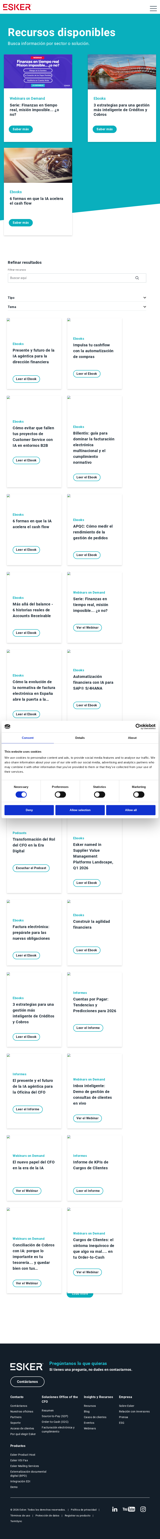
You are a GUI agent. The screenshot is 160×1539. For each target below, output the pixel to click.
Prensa (123, 1417)
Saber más (21, 129)
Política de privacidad (83, 1509)
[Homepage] (17, 9)
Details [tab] (80, 737)
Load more (80, 1293)
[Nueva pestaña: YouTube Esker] (129, 1509)
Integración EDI (20, 1481)
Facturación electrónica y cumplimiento (58, 1429)
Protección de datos (48, 1515)
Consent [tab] (28, 737)
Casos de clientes (95, 1417)
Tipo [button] (11, 298)
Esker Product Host (23, 1454)
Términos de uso (20, 1515)
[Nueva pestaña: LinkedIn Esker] (115, 1509)
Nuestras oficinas (21, 1411)
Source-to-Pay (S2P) (55, 1416)
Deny (29, 810)
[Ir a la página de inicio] (27, 1366)
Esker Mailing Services (24, 1466)
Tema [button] (12, 307)
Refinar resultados (25, 262)
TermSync (16, 1521)
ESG (121, 1422)
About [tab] (132, 737)
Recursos (90, 1405)
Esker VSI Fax (19, 1460)
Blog (87, 1411)
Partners (16, 1417)
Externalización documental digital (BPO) (28, 1473)
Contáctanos (27, 1382)
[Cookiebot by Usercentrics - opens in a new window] (138, 726)
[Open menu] (153, 8)
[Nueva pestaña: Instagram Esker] (143, 1509)
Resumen (48, 1410)
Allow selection (80, 810)
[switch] (60, 794)
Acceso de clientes (22, 1428)
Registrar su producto (78, 1515)
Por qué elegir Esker (23, 1434)
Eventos (89, 1422)
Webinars (90, 1428)
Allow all (131, 810)
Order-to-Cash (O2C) (55, 1421)
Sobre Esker (126, 1405)
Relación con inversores (134, 1411)
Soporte (15, 1422)
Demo (14, 1487)
